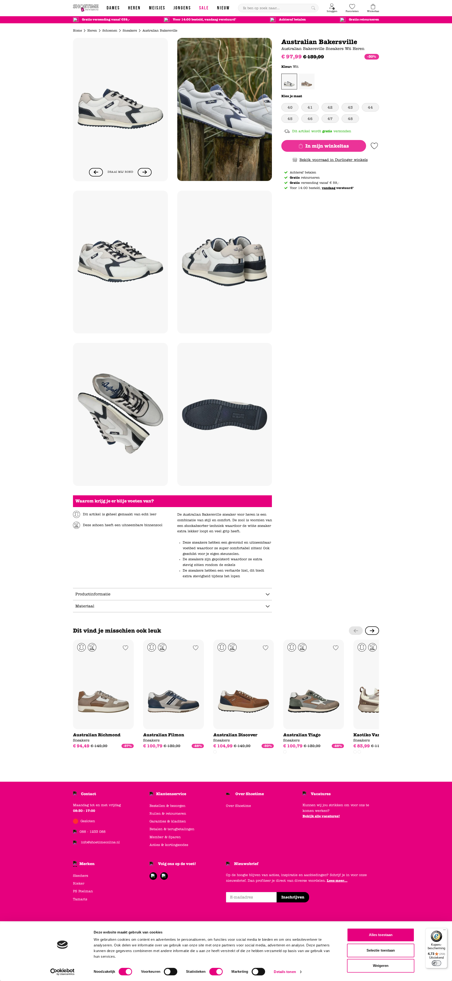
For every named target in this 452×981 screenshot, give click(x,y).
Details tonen (285, 972)
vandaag (328, 188)
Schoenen (109, 30)
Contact (88, 794)
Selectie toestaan (381, 950)
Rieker (78, 883)
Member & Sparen (165, 837)
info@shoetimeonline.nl (100, 842)
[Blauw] (215, 751)
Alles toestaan (380, 935)
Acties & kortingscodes (168, 845)
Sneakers (130, 30)
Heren (92, 30)
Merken (87, 863)
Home (77, 30)
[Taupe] (307, 81)
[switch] (170, 971)
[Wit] (289, 81)
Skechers (80, 876)
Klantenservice (171, 794)
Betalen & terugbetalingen (171, 829)
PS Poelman (83, 891)
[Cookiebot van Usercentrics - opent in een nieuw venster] (62, 971)
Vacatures (321, 794)
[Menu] (444, 931)
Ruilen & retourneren (167, 814)
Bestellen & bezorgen (167, 806)
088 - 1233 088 (92, 832)
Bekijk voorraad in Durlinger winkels (333, 160)
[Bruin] (359, 751)
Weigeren (381, 966)
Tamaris (80, 899)
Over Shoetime (249, 794)
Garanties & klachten (167, 821)
